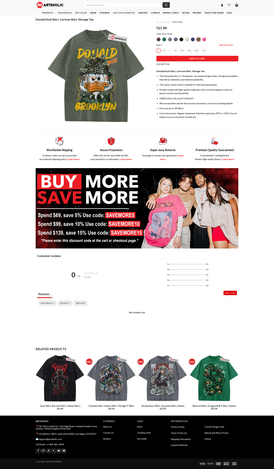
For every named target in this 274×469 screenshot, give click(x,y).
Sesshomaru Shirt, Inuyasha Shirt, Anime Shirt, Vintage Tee (162, 405)
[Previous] (52, 76)
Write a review (230, 293)
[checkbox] (80, 303)
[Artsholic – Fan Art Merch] (50, 5)
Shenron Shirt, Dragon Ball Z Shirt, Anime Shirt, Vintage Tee (214, 405)
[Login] (222, 5)
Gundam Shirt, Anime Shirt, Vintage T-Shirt (111, 405)
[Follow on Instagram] (43, 450)
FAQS (139, 427)
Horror (155, 13)
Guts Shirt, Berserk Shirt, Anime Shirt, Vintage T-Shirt (60, 405)
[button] (187, 264)
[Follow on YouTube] (64, 450)
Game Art (143, 13)
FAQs (229, 13)
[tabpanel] (137, 322)
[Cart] (236, 5)
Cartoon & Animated (124, 13)
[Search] (166, 5)
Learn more (73, 159)
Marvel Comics (171, 13)
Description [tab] (163, 64)
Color (158, 34)
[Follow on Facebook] (38, 450)
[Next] (139, 76)
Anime (93, 13)
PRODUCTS (47, 13)
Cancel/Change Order (214, 427)
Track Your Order (214, 13)
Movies (186, 13)
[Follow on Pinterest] (59, 450)
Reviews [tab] (44, 294)
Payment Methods (179, 445)
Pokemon (105, 13)
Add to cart (197, 58)
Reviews (197, 13)
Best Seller (81, 13)
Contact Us (108, 433)
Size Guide (142, 439)
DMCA (208, 439)
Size (158, 45)
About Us (107, 427)
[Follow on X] (53, 450)
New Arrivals (65, 13)
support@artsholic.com (50, 439)
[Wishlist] (229, 5)
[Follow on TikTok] (48, 450)
